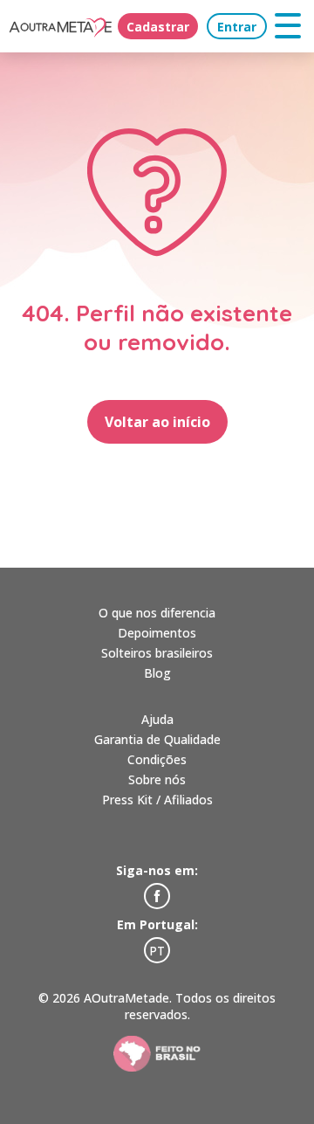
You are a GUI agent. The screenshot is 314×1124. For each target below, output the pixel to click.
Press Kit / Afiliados (157, 799)
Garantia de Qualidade (157, 739)
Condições (157, 759)
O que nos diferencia (157, 612)
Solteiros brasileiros (157, 653)
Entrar (236, 26)
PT (157, 950)
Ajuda (157, 719)
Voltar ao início (157, 421)
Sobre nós (157, 779)
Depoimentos (157, 632)
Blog (157, 673)
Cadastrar (157, 26)
